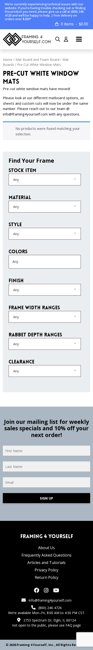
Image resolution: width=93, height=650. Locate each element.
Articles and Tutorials (46, 562)
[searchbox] (31, 261)
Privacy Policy (46, 570)
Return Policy (46, 577)
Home (7, 59)
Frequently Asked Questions (46, 555)
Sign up (46, 498)
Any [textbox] (16, 179)
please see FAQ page (64, 625)
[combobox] (45, 179)
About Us (46, 547)
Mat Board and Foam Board (37, 59)
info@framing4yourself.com (50, 600)
